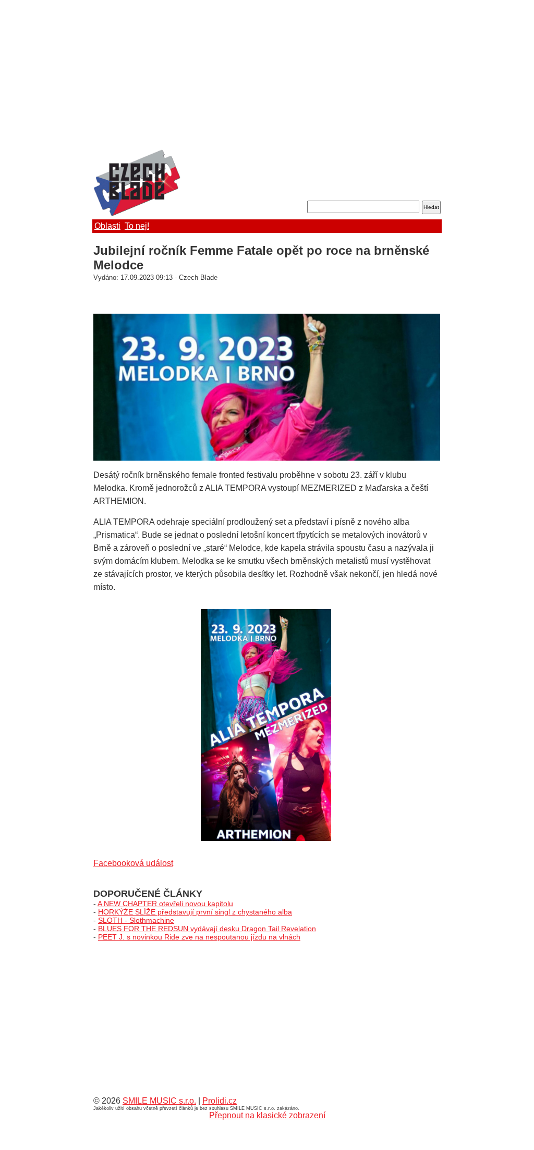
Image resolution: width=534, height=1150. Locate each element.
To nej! (137, 225)
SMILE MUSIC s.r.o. (159, 1100)
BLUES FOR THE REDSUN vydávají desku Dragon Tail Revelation (207, 928)
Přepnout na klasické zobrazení (267, 1115)
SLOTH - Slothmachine (136, 920)
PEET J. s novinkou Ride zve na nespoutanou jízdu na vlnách (199, 937)
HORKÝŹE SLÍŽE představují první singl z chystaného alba (195, 912)
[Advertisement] (267, 76)
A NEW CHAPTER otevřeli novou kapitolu (165, 903)
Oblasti (107, 225)
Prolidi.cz (219, 1100)
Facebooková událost (133, 863)
